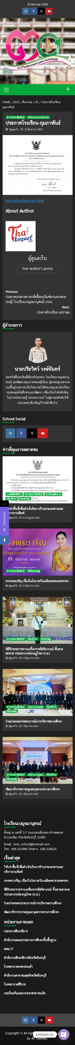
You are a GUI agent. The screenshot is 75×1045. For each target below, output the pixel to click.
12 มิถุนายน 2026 (30, 657)
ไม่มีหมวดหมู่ (34, 570)
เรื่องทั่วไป (11, 498)
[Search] (68, 89)
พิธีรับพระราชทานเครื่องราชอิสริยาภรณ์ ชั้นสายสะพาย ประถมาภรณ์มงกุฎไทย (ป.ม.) (37, 892)
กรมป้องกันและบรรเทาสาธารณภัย (24, 993)
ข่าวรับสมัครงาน (53, 494)
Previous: (36, 296)
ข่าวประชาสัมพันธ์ (15, 117)
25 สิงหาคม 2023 (33, 129)
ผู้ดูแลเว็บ (14, 129)
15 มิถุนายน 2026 (30, 585)
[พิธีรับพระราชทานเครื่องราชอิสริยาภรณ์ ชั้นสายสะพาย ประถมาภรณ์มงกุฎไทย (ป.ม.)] (38, 620)
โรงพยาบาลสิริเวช (15, 984)
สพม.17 (8, 949)
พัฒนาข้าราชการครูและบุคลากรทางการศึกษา (33, 789)
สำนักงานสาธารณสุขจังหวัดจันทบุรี (25, 975)
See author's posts (37, 268)
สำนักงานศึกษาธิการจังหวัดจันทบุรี (25, 957)
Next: (53, 309)
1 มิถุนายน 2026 (30, 725)
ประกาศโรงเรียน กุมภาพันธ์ (25, 201)
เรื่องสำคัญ (25, 498)
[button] (7, 89)
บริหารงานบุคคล (35, 706)
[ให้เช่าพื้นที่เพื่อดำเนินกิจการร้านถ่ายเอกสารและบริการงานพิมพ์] (38, 479)
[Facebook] (4, 540)
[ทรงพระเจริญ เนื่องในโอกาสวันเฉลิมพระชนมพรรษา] (38, 552)
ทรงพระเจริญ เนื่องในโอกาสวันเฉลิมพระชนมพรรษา (37, 581)
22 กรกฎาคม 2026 (31, 517)
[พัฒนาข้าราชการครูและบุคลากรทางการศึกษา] (38, 760)
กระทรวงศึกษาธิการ (16, 931)
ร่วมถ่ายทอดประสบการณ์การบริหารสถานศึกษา (34, 721)
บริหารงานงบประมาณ (38, 117)
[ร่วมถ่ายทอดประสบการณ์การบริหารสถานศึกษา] (38, 692)
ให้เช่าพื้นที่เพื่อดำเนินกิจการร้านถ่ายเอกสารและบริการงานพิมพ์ (33, 869)
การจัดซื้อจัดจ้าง (14, 494)
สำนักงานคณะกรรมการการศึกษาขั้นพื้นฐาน (30, 940)
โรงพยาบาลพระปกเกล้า (18, 966)
